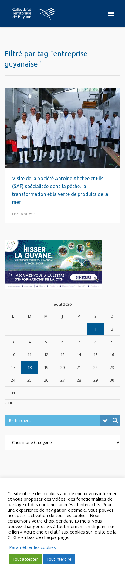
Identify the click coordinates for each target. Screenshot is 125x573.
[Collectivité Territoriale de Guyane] (33, 13)
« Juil (9, 403)
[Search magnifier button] (115, 420)
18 (29, 367)
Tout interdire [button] (59, 559)
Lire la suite (22, 214)
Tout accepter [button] (25, 559)
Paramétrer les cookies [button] (32, 547)
